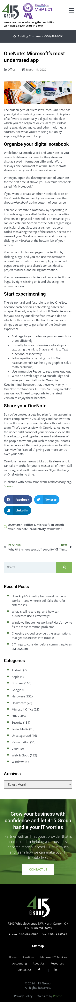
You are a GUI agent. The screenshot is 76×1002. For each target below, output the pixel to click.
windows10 (54, 529)
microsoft (43, 524)
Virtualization (20, 742)
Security (17, 722)
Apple (15, 677)
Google (16, 690)
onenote (22, 529)
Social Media (20, 729)
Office (11, 69)
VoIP (15, 749)
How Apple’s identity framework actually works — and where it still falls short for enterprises (39, 600)
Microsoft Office (22, 709)
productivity (37, 529)
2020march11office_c (21, 524)
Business (18, 683)
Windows (18, 762)
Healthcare (19, 703)
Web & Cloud (20, 755)
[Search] (64, 567)
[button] (18, 499)
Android (17, 670)
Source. (9, 486)
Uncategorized (21, 735)
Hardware (18, 696)
